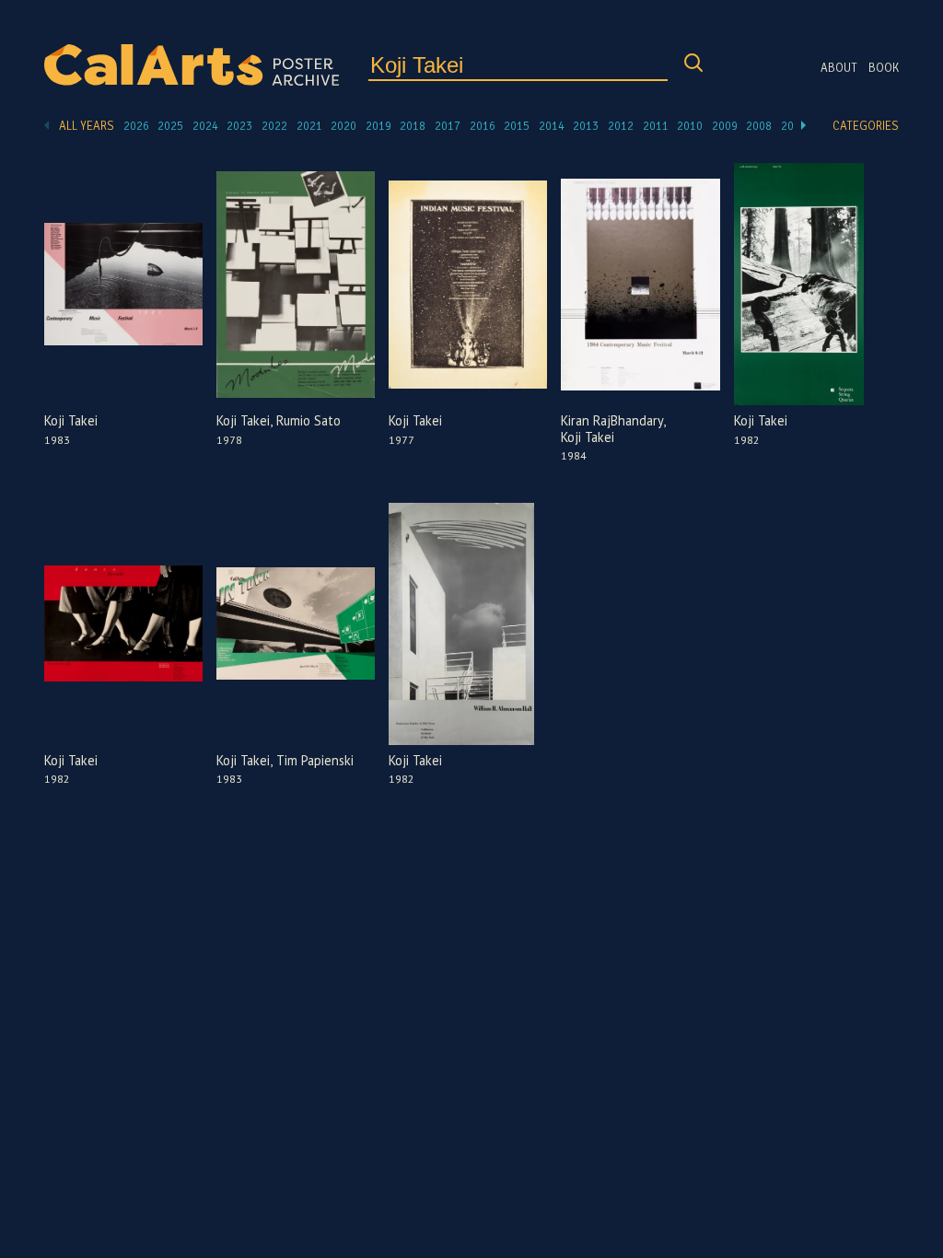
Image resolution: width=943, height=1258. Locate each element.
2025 (170, 126)
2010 (690, 126)
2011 (656, 126)
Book (883, 68)
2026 (136, 126)
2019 (378, 126)
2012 (621, 126)
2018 (412, 126)
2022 (274, 126)
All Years (86, 126)
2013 (586, 126)
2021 (309, 126)
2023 (239, 126)
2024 (205, 126)
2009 (725, 126)
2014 (552, 126)
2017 (447, 126)
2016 (482, 126)
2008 (759, 126)
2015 (517, 126)
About (839, 68)
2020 (343, 126)
